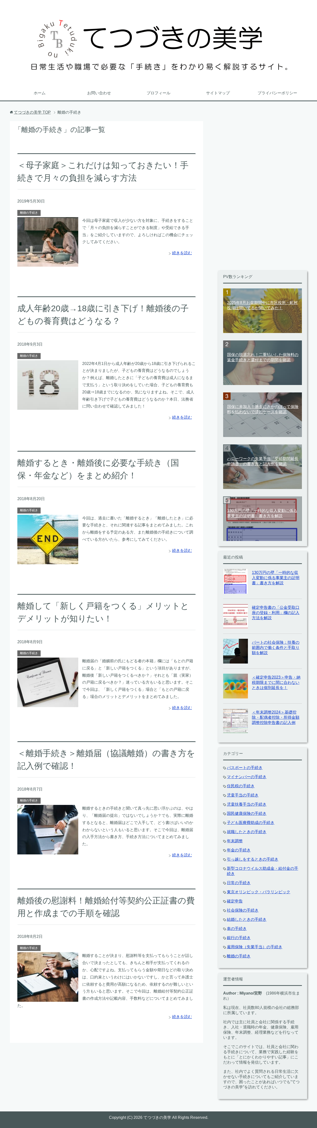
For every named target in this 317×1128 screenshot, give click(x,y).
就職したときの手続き (246, 832)
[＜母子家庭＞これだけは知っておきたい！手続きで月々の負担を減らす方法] (47, 263)
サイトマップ (218, 93)
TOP (32, 112)
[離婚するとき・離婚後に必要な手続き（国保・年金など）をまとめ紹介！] (47, 560)
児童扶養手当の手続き (246, 804)
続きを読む (182, 253)
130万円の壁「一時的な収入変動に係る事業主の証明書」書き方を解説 (275, 577)
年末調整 (235, 841)
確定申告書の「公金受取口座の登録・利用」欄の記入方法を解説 (275, 612)
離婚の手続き (29, 212)
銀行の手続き (239, 938)
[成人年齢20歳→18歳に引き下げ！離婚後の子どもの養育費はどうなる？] (47, 406)
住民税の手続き (241, 786)
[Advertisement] (255, 195)
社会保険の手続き (243, 910)
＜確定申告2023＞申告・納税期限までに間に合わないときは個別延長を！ (276, 682)
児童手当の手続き (243, 795)
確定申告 (235, 901)
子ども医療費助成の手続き (250, 822)
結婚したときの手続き (246, 919)
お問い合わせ (99, 93)
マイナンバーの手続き (246, 777)
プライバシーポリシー (277, 93)
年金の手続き (239, 850)
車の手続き (237, 928)
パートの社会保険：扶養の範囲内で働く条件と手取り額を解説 (275, 647)
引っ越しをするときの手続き (252, 859)
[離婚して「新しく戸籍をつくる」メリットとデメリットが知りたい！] (47, 703)
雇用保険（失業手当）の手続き (254, 947)
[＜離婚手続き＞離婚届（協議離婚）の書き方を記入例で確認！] (47, 850)
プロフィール (158, 93)
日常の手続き (239, 883)
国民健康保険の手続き (246, 813)
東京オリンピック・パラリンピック (258, 892)
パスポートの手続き (245, 768)
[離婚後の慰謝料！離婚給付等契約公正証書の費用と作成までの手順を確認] (47, 998)
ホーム (40, 93)
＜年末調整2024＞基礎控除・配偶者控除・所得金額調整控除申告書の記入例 (275, 717)
